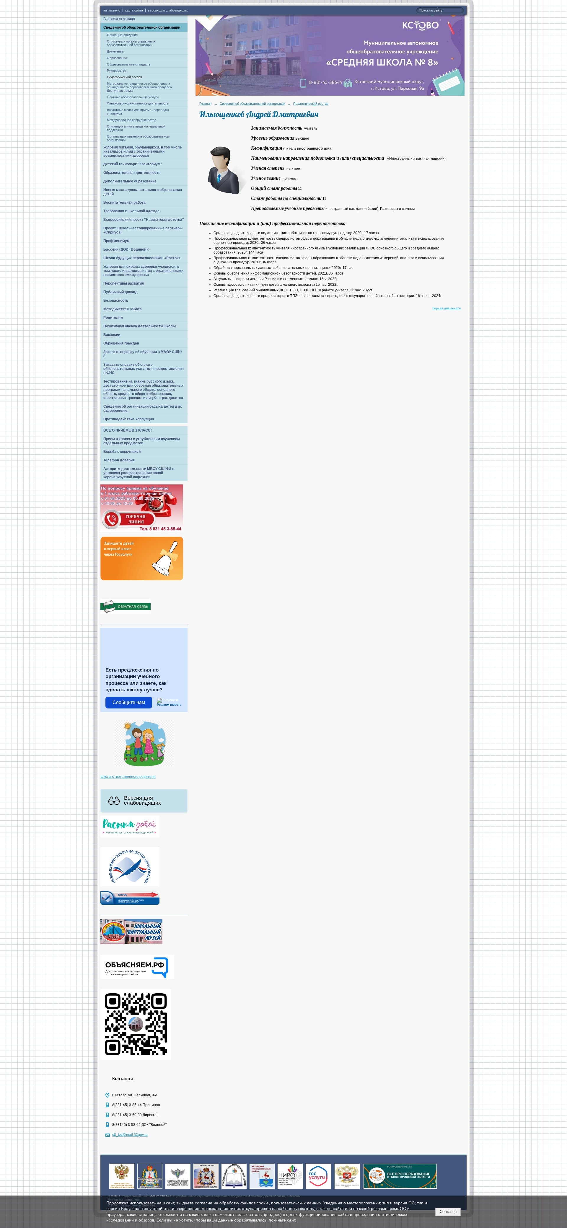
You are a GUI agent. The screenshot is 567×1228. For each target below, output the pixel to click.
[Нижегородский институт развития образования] (290, 1189)
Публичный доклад (120, 292)
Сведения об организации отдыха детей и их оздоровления (142, 408)
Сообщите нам (129, 702)
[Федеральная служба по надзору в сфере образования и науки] (178, 1189)
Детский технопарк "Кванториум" (132, 164)
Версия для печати (446, 308)
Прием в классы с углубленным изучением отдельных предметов (141, 441)
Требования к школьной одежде (131, 211)
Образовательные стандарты (129, 64)
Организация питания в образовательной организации (138, 138)
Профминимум (116, 241)
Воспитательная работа (124, 202)
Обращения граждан (121, 343)
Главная (205, 103)
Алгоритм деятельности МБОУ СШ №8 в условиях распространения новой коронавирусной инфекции (138, 473)
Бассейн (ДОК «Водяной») (126, 249)
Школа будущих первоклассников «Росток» (141, 258)
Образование (117, 58)
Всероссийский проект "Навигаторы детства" (143, 220)
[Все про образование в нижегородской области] (400, 1189)
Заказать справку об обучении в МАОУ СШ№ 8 (142, 354)
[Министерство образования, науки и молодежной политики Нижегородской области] (150, 1189)
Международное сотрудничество (131, 120)
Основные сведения (122, 35)
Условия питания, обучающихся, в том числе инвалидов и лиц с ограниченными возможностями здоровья (142, 151)
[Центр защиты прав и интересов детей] (347, 1189)
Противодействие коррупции (128, 419)
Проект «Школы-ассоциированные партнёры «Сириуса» (143, 230)
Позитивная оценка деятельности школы (139, 326)
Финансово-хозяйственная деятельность (138, 103)
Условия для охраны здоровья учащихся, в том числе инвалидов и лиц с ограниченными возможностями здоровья (143, 270)
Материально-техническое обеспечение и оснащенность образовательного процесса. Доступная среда (140, 87)
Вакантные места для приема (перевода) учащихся (138, 111)
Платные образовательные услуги (133, 97)
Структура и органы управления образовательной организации (131, 43)
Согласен (448, 1211)
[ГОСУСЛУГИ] (318, 1189)
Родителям (113, 318)
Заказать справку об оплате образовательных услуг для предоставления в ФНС (143, 368)
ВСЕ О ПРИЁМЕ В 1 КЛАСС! (127, 430)
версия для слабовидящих (168, 10)
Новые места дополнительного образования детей (142, 192)
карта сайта (134, 10)
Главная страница (119, 19)
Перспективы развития (123, 283)
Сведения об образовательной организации (141, 27)
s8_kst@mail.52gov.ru (130, 1135)
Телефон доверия (119, 460)
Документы (115, 51)
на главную (111, 10)
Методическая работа (122, 309)
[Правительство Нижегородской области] (206, 1189)
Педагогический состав (124, 77)
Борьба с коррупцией (122, 452)
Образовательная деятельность (131, 173)
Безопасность (115, 300)
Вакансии (111, 335)
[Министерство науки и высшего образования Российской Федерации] (122, 1189)
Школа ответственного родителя (128, 777)
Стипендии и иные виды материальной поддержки (136, 128)
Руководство (116, 70)
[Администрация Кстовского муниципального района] (262, 1189)
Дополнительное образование (130, 181)
